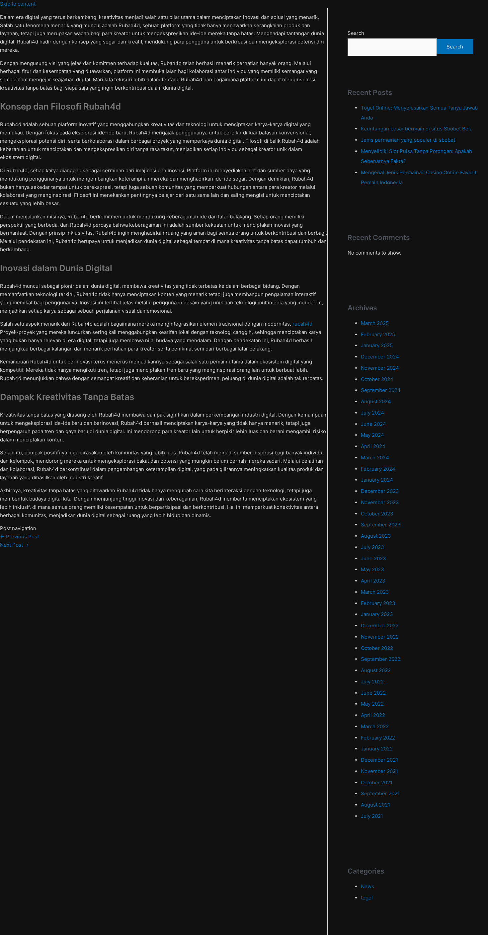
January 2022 (377, 748)
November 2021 (379, 771)
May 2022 (372, 704)
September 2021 (380, 793)
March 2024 (375, 457)
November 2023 (380, 502)
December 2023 (380, 491)
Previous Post (19, 536)
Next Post (14, 545)
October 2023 (377, 513)
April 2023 (373, 581)
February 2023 (378, 603)
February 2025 (378, 334)
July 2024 (372, 413)
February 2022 (378, 738)
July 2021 (372, 816)
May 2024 (372, 435)
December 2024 (380, 356)
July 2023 (372, 547)
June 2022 (373, 693)
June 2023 (373, 558)
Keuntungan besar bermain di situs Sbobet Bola (416, 128)
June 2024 (373, 424)
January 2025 (377, 345)
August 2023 (376, 536)
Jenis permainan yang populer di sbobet (408, 140)
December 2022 (380, 625)
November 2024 (380, 368)
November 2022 (380, 637)
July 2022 (372, 681)
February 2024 (378, 469)
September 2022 (380, 659)
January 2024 (377, 480)
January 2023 (377, 614)
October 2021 (376, 782)
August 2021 (375, 805)
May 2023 (372, 569)
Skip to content (18, 4)
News (367, 886)
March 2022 (375, 726)
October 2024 (377, 379)
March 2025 (375, 323)
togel (367, 898)
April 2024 (373, 446)
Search (356, 33)
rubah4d (302, 324)
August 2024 (376, 401)
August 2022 (376, 670)
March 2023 (375, 592)
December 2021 (379, 760)
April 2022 (373, 715)
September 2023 (381, 524)
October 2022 (377, 648)
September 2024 (381, 390)
